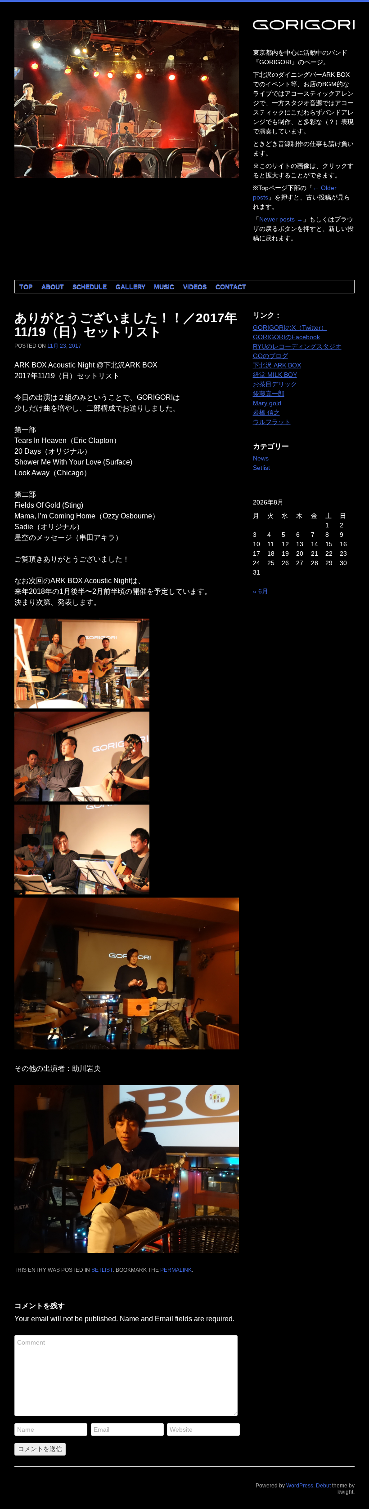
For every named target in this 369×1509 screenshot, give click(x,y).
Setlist (102, 1270)
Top (25, 286)
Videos (195, 286)
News (261, 458)
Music (164, 286)
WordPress (299, 1485)
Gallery (130, 286)
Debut (323, 1485)
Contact (231, 286)
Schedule (89, 286)
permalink (176, 1270)
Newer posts (281, 219)
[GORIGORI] (126, 99)
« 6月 (260, 591)
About (52, 286)
